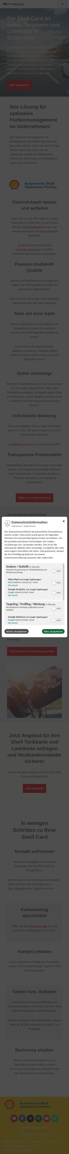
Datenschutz (29, 526)
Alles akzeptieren (53, 631)
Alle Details (13, 585)
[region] (34, 594)
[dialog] (34, 577)
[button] (53, 571)
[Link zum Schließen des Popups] (64, 522)
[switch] (57, 570)
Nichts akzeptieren (16, 631)
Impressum (17, 526)
